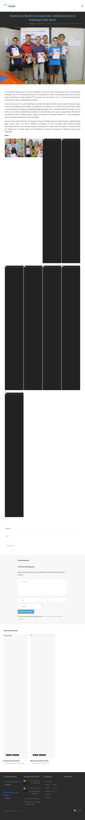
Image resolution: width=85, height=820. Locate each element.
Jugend (55, 788)
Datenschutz (19, 810)
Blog (38, 23)
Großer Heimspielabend (35, 780)
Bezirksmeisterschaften (11, 761)
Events (55, 784)
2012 (7, 536)
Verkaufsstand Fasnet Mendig (10, 794)
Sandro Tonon (20, 763)
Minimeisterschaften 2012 (39, 761)
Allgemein (48, 781)
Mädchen (48, 794)
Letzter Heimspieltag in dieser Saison (35, 788)
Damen (47, 784)
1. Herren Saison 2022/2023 (31, 798)
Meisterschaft (50, 791)
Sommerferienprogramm (12, 781)
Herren (47, 788)
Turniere (42, 23)
